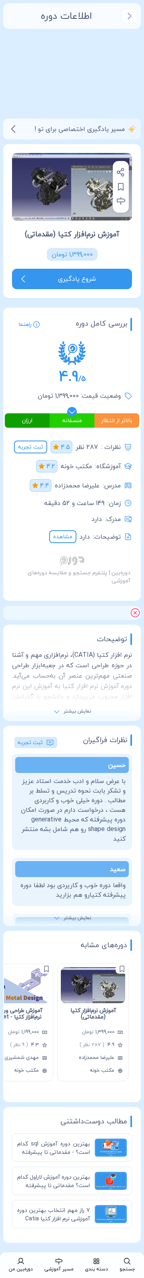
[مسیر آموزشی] (121, 201)
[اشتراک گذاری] (121, 172)
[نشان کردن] (121, 186)
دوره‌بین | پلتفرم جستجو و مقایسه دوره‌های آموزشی (79, 577)
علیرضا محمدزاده (77, 485)
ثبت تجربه (30, 447)
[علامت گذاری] (122, 969)
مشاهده (62, 536)
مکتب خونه (76, 466)
